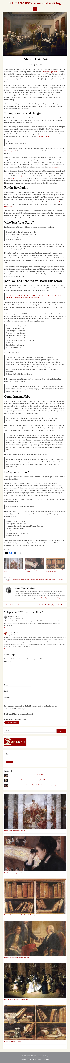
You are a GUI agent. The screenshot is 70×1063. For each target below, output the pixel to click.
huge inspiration (24, 176)
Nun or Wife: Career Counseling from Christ (34, 780)
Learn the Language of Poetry (12, 1041)
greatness (36, 579)
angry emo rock (43, 136)
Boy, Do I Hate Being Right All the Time (51, 605)
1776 (10, 579)
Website (7, 697)
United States (59, 579)
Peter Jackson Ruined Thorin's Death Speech (34, 775)
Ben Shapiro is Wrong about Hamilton (15, 872)
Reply (7, 628)
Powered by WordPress (27, 1059)
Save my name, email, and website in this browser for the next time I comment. (30, 706)
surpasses (50, 72)
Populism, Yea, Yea (11, 151)
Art (9, 577)
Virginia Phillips (39, 65)
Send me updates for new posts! (16, 709)
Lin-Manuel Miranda (48, 579)
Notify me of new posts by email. (15, 719)
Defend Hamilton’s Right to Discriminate (16, 999)
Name (6, 685)
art (12, 579)
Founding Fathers (30, 579)
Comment (8, 661)
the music (55, 167)
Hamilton (41, 579)
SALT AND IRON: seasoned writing (35, 3)
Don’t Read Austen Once (13, 605)
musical (54, 579)
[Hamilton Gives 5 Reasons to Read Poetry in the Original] (55, 563)
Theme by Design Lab (43, 1059)
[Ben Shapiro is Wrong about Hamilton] (34, 563)
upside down (8, 207)
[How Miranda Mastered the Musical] (13, 563)
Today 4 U (14, 178)
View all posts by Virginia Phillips (51, 598)
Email (6, 691)
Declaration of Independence (19, 579)
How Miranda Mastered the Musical (14, 830)
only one (60, 202)
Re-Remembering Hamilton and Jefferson (16, 957)
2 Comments (8, 580)
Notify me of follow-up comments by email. (18, 714)
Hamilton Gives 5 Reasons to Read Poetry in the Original (20, 915)
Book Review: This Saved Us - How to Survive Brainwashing (38, 785)
